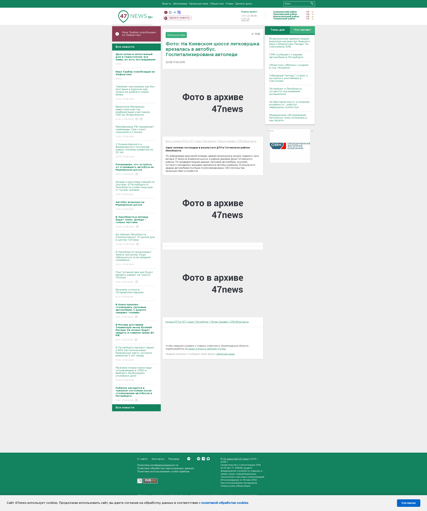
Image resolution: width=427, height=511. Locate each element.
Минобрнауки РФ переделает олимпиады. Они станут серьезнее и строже (135, 131)
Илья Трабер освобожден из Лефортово (139, 33)
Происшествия (198, 4)
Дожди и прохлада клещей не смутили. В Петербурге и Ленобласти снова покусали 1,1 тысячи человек (135, 188)
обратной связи (225, 354)
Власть (166, 4)
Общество (217, 4)
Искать (312, 3)
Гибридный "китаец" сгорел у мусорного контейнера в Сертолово (288, 78)
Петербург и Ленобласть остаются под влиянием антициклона (285, 91)
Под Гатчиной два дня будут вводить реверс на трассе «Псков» (134, 277)
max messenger (178, 12)
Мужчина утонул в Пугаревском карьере (130, 293)
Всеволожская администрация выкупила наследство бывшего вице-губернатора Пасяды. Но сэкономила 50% (289, 43)
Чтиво (230, 4)
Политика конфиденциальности (157, 465)
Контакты (158, 459)
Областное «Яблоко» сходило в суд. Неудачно (289, 66)
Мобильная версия (165, 12)
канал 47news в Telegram (202, 349)
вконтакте (170, 12)
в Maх (223, 349)
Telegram (203, 458)
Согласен (409, 503)
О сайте (142, 459)
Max (208, 458)
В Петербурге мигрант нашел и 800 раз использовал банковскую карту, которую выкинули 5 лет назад (135, 354)
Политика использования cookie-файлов (163, 471)
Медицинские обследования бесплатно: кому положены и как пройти (288, 118)
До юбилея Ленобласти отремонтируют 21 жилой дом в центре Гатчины (135, 239)
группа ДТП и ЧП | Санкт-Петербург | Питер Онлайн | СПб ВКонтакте (207, 322)
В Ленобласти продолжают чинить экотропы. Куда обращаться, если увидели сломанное (134, 258)
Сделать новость (179, 18)
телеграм (174, 12)
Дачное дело (243, 4)
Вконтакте (198, 458)
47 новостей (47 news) (236, 459)
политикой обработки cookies (224, 503)
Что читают (302, 30)
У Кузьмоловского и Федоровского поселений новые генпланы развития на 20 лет (134, 150)
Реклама (173, 459)
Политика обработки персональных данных (165, 468)
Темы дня (277, 30)
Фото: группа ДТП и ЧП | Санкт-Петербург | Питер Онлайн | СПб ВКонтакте (210, 141)
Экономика (180, 4)
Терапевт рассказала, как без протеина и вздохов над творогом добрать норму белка (135, 93)
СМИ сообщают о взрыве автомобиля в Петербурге (286, 56)
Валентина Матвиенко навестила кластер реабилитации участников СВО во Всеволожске (133, 113)
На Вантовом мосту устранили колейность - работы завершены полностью (289, 104)
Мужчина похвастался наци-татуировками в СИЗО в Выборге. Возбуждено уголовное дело (134, 374)
